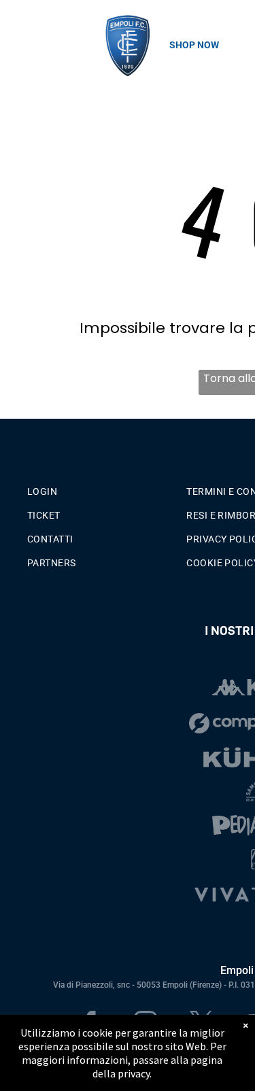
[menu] (20, 27)
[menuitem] (101, 488)
